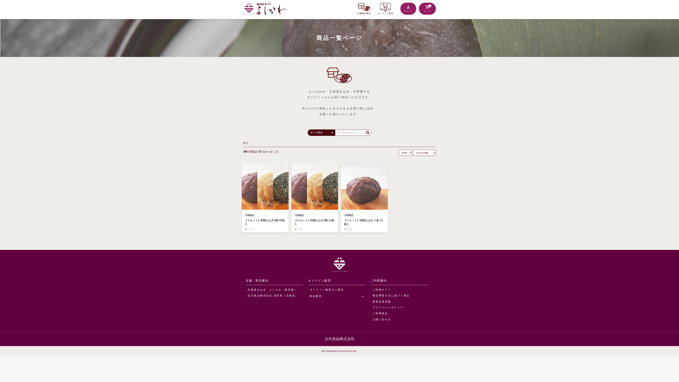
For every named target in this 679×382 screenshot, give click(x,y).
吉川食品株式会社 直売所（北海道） (273, 295)
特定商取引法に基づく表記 (391, 295)
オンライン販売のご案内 (327, 289)
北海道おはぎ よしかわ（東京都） (272, 289)
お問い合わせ (382, 319)
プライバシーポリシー (388, 307)
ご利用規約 (380, 313)
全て (246, 143)
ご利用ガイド (382, 289)
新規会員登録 (382, 301)
